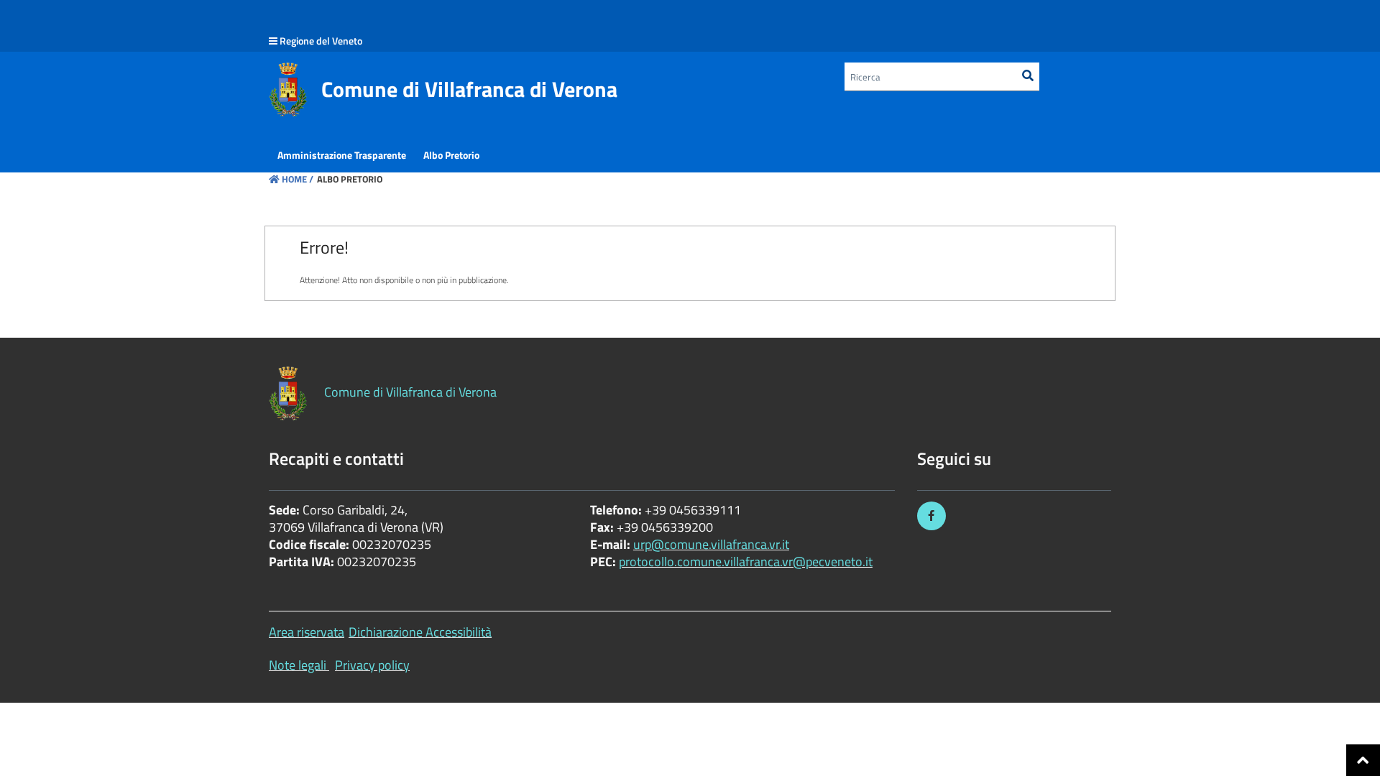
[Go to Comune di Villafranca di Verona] (288, 89)
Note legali (297, 665)
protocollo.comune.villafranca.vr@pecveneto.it (746, 561)
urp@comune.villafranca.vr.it (711, 544)
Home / (297, 179)
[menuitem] (342, 155)
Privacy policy (372, 665)
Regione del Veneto (321, 40)
